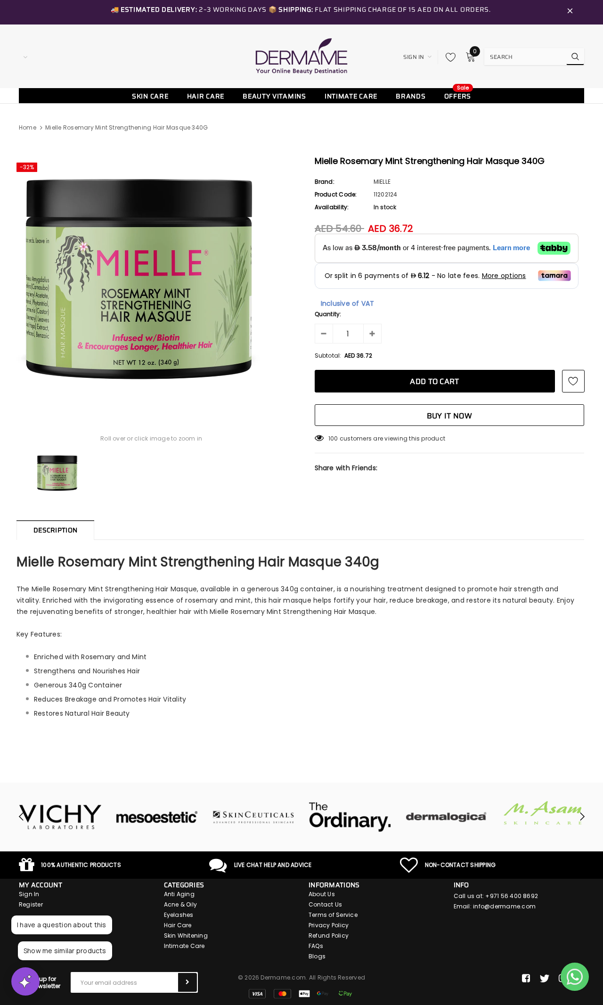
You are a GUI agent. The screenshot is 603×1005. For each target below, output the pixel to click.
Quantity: (328, 314)
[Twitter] (544, 978)
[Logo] (301, 56)
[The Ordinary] (287, 817)
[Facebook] (526, 978)
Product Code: (336, 194)
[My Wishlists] (448, 57)
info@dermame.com (504, 906)
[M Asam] (481, 813)
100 (333, 438)
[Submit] (187, 982)
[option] (151, 278)
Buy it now (449, 416)
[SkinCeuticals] (191, 817)
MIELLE (382, 182)
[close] (570, 12)
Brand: (324, 182)
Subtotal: (328, 355)
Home (27, 127)
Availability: (332, 207)
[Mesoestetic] (94, 817)
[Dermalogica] (384, 817)
